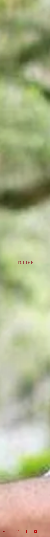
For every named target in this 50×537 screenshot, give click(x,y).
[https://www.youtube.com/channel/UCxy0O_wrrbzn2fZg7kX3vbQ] (35, 531)
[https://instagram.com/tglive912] (17, 531)
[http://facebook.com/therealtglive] (26, 531)
